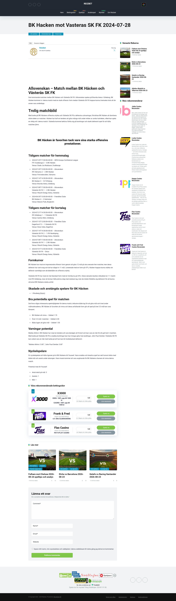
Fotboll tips (58, 34)
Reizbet (88, 4)
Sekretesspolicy (123, 597)
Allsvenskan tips (46, 34)
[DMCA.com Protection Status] (65, 577)
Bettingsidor (71, 12)
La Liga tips (74, 469)
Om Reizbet (112, 12)
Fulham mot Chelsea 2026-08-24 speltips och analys (41, 475)
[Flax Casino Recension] (39, 434)
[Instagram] (34, 4)
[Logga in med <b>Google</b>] (144, 5)
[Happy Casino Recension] (125, 187)
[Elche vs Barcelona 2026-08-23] (72, 460)
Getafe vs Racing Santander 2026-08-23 (139, 77)
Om (30, 43)
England (42, 466)
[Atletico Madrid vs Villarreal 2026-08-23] (125, 97)
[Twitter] (29, 4)
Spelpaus (132, 597)
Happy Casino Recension (137, 180)
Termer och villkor (111, 597)
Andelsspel (92, 12)
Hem (62, 12)
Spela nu (106, 396)
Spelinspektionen (143, 597)
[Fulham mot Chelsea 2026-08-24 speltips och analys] (42, 460)
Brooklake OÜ (57, 597)
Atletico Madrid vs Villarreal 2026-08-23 (139, 89)
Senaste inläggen (39, 43)
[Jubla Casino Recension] (125, 115)
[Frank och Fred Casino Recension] (39, 420)
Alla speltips (33, 34)
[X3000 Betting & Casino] (39, 402)
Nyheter (101, 12)
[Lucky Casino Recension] (125, 147)
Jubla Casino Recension (136, 107)
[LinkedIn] (38, 4)
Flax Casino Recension (136, 213)
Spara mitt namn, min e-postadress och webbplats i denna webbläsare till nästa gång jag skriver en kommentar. (74, 549)
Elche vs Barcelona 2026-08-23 (139, 63)
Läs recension (106, 401)
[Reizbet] (34, 55)
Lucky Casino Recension (137, 139)
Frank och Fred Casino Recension (138, 246)
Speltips (82, 12)
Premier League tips (35, 469)
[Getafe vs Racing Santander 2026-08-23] (103, 460)
